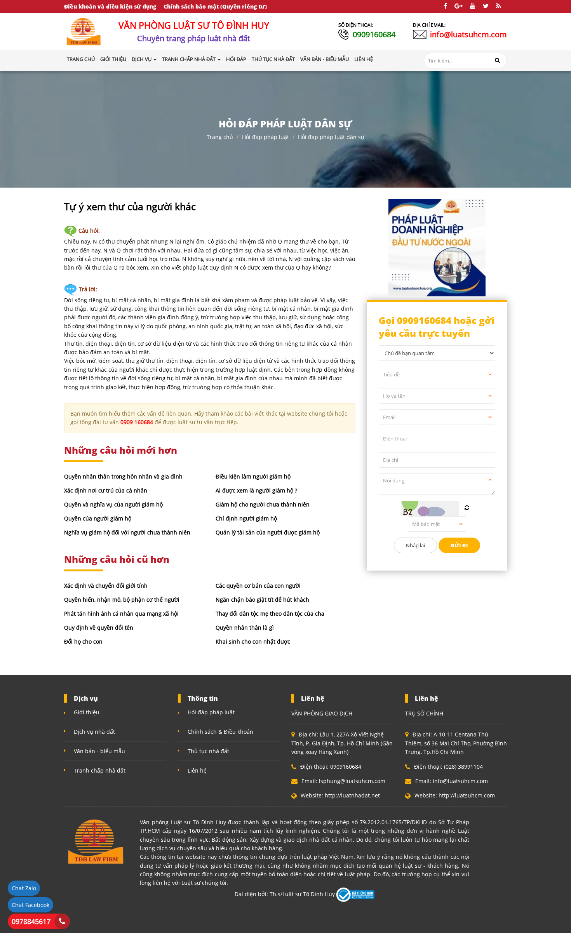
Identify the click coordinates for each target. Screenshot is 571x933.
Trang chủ (81, 59)
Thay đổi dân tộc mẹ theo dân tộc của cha (270, 613)
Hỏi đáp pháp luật (265, 137)
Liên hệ (197, 770)
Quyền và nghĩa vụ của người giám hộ (113, 504)
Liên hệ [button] (363, 59)
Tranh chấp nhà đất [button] (189, 59)
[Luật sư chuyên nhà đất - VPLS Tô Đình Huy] (84, 31)
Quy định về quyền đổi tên (98, 627)
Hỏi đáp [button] (236, 59)
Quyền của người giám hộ (97, 518)
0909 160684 (136, 422)
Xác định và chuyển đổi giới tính (106, 585)
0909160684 (374, 34)
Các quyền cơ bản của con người (258, 585)
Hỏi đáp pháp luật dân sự (331, 137)
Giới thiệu (86, 712)
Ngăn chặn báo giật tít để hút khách (262, 599)
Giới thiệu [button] (113, 59)
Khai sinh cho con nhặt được (253, 641)
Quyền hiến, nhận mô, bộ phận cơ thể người (121, 599)
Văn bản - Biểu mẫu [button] (324, 59)
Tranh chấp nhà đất (99, 770)
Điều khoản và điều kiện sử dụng (110, 6)
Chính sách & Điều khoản (220, 731)
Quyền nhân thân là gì (245, 627)
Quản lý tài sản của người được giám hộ (268, 532)
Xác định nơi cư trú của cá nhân (105, 490)
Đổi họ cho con (83, 641)
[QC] (437, 247)
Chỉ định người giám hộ (246, 518)
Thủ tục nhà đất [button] (273, 59)
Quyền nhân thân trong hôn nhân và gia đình (123, 476)
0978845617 (31, 921)
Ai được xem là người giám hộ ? (256, 490)
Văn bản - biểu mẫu (99, 751)
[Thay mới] (467, 507)
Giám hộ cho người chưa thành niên (263, 504)
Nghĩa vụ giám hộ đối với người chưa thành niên (127, 532)
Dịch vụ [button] (142, 59)
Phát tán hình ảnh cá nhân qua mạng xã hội (121, 613)
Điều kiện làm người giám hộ (253, 476)
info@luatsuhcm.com (468, 34)
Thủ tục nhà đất (208, 751)
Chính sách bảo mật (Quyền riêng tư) (215, 6)
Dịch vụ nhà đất (94, 731)
